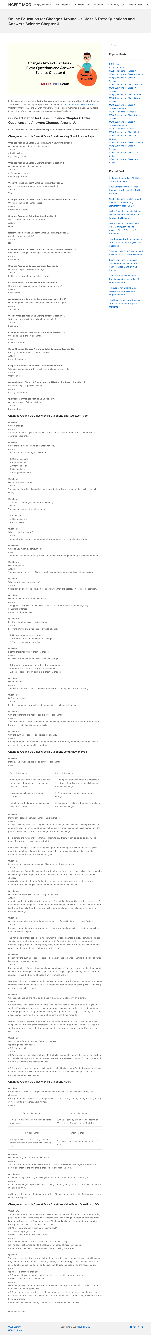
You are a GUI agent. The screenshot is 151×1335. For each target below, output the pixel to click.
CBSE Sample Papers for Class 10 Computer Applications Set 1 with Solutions (125, 190)
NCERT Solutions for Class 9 (122, 129)
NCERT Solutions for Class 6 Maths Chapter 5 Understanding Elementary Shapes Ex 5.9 (126, 202)
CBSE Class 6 (21, 1311)
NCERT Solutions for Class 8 (122, 112)
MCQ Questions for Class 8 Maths (125, 132)
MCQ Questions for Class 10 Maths (125, 84)
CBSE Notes (115, 64)
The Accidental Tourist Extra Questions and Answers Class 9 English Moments (124, 279)
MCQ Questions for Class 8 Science (126, 74)
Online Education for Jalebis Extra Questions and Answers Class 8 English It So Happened (125, 214)
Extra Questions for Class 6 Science (78, 104)
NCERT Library (15, 1330)
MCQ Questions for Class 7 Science (126, 142)
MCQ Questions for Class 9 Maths (125, 94)
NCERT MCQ (84, 1327)
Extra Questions (116, 67)
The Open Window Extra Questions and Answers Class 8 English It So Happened (125, 242)
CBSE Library (14, 1327)
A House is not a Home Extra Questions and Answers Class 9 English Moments (124, 291)
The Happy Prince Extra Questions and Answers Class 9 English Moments (125, 303)
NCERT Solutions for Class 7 (122, 71)
